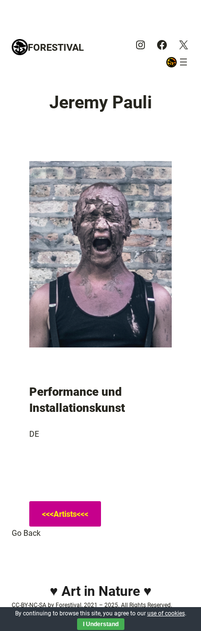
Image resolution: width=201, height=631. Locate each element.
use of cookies (166, 613)
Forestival (56, 47)
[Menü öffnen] (183, 62)
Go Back (26, 533)
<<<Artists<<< (65, 514)
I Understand (101, 624)
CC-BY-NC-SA (29, 605)
